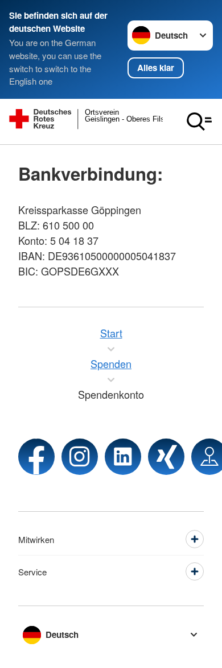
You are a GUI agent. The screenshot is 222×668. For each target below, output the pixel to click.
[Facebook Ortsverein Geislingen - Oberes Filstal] (36, 457)
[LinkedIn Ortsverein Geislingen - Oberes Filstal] (123, 457)
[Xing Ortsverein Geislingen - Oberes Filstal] (166, 457)
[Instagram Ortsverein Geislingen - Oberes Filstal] (79, 457)
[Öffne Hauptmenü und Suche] (199, 121)
